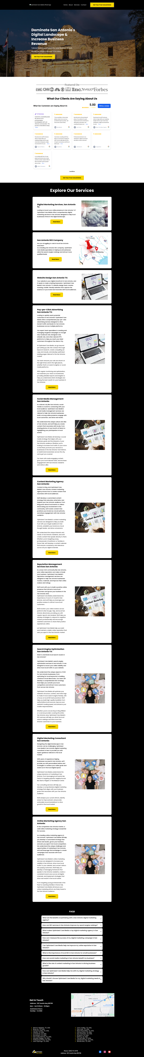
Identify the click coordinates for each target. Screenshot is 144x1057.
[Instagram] (104, 1052)
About (71, 5)
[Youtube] (109, 1052)
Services (77, 5)
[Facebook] (100, 1052)
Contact (83, 5)
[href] (92, 1005)
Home (66, 5)
